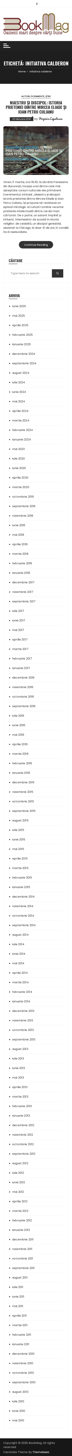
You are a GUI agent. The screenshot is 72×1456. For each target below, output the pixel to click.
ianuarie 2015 (21, 887)
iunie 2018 (18, 525)
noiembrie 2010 (22, 1363)
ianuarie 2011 (20, 1344)
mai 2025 (18, 316)
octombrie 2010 (23, 1373)
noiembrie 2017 (22, 592)
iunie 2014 (19, 954)
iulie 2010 (18, 1401)
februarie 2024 (22, 430)
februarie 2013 (22, 1106)
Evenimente (37, 96)
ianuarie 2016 (21, 773)
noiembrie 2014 (22, 906)
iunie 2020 (19, 468)
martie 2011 (20, 1325)
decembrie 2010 (23, 1354)
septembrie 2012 (23, 1154)
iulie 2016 (18, 716)
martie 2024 (20, 420)
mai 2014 (18, 963)
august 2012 (20, 1163)
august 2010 (20, 1392)
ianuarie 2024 (21, 440)
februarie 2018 (22, 563)
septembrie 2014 (24, 925)
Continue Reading (36, 245)
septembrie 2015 (23, 811)
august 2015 (20, 820)
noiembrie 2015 (22, 792)
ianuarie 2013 (21, 1116)
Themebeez (41, 1452)
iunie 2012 (18, 1182)
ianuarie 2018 (21, 573)
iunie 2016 (18, 725)
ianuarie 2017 (21, 668)
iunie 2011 (18, 1297)
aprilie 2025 (20, 325)
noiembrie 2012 (22, 1135)
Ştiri (48, 96)
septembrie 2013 (23, 1039)
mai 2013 (18, 1078)
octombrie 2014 (23, 916)
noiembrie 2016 (22, 687)
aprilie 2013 (19, 1087)
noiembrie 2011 (22, 1249)
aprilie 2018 (20, 544)
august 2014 (20, 935)
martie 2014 (20, 982)
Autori (25, 96)
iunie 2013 (18, 1068)
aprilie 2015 (20, 859)
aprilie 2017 (20, 640)
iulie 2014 (18, 944)
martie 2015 (20, 868)
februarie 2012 (22, 1220)
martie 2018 (20, 554)
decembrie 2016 (23, 678)
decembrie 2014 (23, 897)
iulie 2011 (17, 1287)
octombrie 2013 (23, 1030)
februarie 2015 (22, 878)
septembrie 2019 (23, 506)
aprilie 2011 (19, 1316)
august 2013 (20, 1049)
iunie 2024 (19, 392)
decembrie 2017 (23, 582)
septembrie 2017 (23, 601)
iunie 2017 (18, 620)
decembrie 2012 (23, 1125)
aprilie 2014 (20, 973)
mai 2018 (18, 535)
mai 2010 (18, 1420)
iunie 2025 (19, 306)
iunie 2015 (18, 839)
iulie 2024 (18, 382)
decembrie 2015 (23, 782)
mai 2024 (18, 401)
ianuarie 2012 (21, 1230)
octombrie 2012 (23, 1144)
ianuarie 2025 (21, 344)
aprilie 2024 (20, 411)
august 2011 (20, 1278)
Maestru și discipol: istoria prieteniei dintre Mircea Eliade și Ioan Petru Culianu (36, 107)
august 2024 (20, 373)
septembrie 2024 (24, 363)
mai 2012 (18, 1192)
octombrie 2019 (23, 497)
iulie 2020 (18, 459)
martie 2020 (20, 487)
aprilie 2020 (20, 478)
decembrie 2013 (23, 1011)
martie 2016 (20, 754)
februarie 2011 (21, 1335)
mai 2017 (18, 630)
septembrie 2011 (23, 1268)
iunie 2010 (18, 1411)
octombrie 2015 (23, 801)
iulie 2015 (18, 830)
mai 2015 (18, 849)
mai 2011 (17, 1306)
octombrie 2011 (22, 1259)
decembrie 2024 (23, 354)
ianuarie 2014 (21, 1001)
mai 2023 (18, 449)
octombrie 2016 (23, 697)
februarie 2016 (22, 763)
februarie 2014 (22, 992)
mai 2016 (18, 735)
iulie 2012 (18, 1173)
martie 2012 (20, 1211)
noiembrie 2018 (22, 516)
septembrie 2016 (23, 706)
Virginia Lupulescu (50, 119)
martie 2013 (20, 1097)
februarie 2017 (22, 659)
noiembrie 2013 (22, 1020)
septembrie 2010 (23, 1382)
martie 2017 (20, 649)
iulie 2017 (18, 611)
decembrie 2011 (23, 1239)
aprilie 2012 (19, 1201)
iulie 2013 (18, 1059)
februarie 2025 (22, 335)
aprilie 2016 (20, 744)
